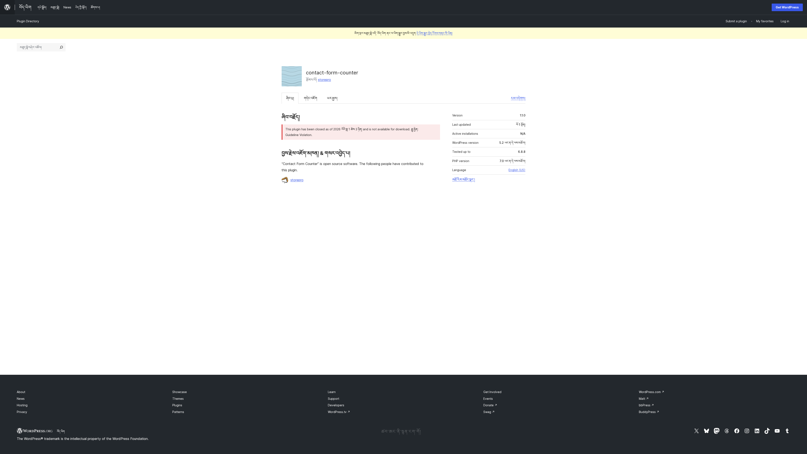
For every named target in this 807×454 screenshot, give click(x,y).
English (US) (517, 170)
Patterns (178, 412)
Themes (178, 398)
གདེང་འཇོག (310, 98)
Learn (332, 392)
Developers (336, 405)
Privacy (22, 412)
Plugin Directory (28, 21)
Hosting (22, 405)
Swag (489, 412)
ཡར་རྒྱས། (332, 98)
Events (488, 398)
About (21, 392)
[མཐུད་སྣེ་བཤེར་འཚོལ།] (61, 47)
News (21, 398)
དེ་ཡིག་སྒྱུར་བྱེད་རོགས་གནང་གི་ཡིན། (434, 33)
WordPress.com (651, 392)
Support (333, 398)
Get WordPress (787, 7)
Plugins (177, 405)
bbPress (646, 405)
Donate (490, 405)
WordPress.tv (339, 412)
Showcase (179, 392)
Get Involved (492, 392)
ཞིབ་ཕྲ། (290, 98)
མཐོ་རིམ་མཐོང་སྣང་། (463, 179)
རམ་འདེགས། (518, 98)
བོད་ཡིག (61, 431)
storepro (324, 80)
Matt (644, 398)
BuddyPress (649, 412)
